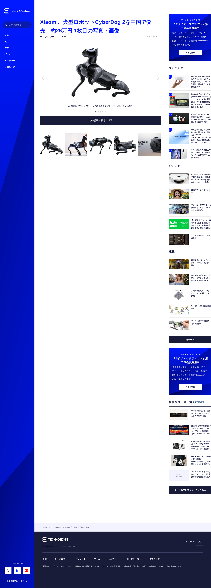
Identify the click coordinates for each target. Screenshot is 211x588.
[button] (43, 78)
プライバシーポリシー (62, 566)
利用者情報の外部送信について (87, 566)
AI (6, 42)
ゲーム (8, 54)
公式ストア (10, 67)
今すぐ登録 (190, 53)
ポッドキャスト (134, 559)
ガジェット (10, 48)
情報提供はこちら (174, 566)
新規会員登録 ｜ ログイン (17, 581)
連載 (7, 35)
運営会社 (46, 566)
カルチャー (10, 61)
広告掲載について (156, 566)
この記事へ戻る (100, 120)
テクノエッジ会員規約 (112, 566)
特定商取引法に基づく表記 (135, 566)
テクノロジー (61, 559)
